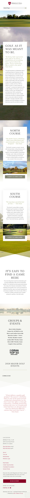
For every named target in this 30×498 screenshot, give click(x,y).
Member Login (6, 458)
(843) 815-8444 (6, 448)
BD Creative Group (18, 493)
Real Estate (6, 462)
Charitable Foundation (8, 467)
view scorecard (15, 176)
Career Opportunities (8, 464)
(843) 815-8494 (6, 446)
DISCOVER (14, 481)
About (4, 452)
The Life (5, 454)
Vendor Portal (6, 469)
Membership (6, 456)
